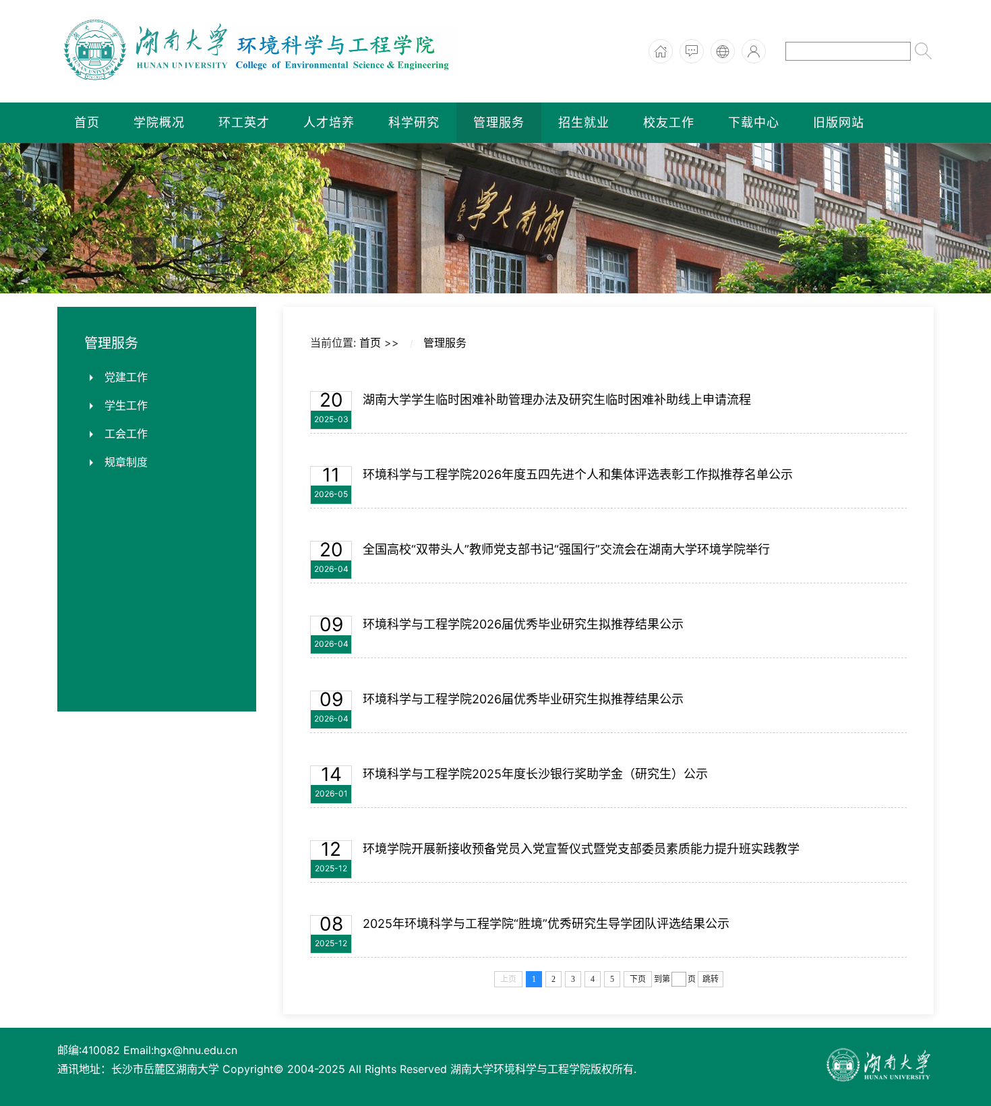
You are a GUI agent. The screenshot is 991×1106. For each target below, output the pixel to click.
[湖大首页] (661, 51)
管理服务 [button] (498, 122)
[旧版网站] (723, 51)
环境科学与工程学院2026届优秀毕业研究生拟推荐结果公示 (523, 624)
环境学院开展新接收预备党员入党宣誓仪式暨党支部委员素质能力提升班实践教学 (581, 849)
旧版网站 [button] (838, 122)
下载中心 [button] (753, 122)
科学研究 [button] (414, 122)
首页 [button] (87, 122)
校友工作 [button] (668, 122)
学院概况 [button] (159, 122)
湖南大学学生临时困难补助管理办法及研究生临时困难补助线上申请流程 (557, 399)
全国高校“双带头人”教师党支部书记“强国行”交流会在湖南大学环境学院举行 (566, 549)
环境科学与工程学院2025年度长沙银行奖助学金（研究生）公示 (535, 774)
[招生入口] (692, 51)
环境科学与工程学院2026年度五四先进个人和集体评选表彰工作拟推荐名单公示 (578, 474)
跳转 (710, 979)
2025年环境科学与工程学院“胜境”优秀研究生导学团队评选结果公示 (546, 923)
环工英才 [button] (244, 122)
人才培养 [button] (329, 122)
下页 (638, 979)
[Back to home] (259, 51)
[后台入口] (754, 51)
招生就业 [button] (583, 122)
